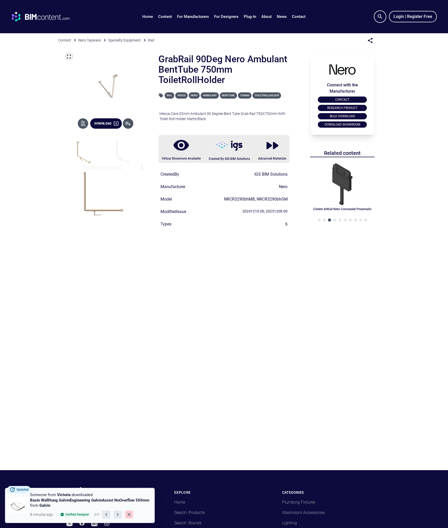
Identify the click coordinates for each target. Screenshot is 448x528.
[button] (165, 16)
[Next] (118, 514)
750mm (244, 95)
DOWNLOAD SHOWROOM (342, 124)
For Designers (226, 16)
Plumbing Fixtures (298, 502)
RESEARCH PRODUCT (342, 108)
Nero (194, 95)
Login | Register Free (413, 16)
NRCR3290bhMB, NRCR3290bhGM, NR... (261, 199)
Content (165, 16)
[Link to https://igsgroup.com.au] (229, 146)
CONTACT (342, 99)
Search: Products (189, 512)
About (266, 16)
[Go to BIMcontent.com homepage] (45, 16)
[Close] (129, 514)
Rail (169, 95)
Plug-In (250, 16)
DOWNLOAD (102, 123)
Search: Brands (187, 522)
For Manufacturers (193, 16)
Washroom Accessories (303, 512)
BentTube (228, 95)
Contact (299, 16)
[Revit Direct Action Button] (83, 123)
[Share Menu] (370, 40)
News (282, 16)
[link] (80, 505)
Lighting (289, 522)
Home (147, 16)
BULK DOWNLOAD (342, 116)
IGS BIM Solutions (271, 174)
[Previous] (106, 514)
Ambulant (210, 95)
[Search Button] (380, 16)
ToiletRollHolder (267, 95)
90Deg (181, 95)
